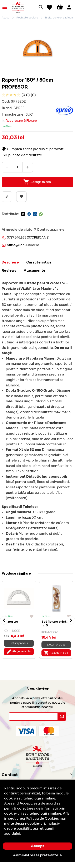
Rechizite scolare (27, 17)
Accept (37, 846)
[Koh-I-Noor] (18, 7)
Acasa (5, 17)
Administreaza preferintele (37, 855)
